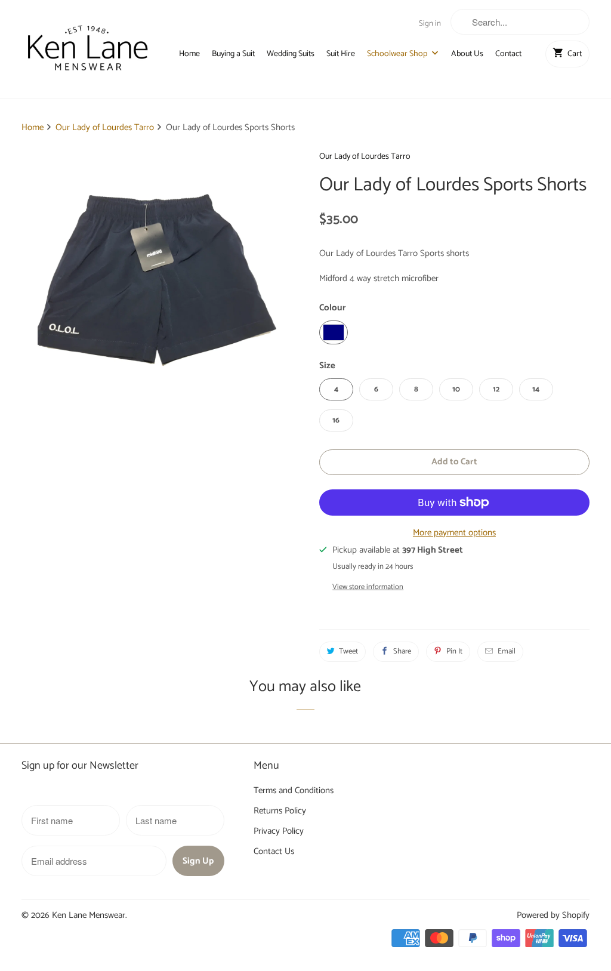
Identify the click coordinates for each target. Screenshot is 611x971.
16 (336, 420)
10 (456, 389)
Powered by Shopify (553, 915)
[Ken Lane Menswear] (88, 49)
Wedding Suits (290, 54)
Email (507, 651)
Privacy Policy (279, 831)
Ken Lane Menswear (88, 915)
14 (535, 389)
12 (496, 389)
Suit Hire (340, 54)
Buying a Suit (233, 54)
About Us (467, 54)
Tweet (348, 651)
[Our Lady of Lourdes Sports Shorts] (156, 284)
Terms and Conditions (294, 790)
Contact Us (274, 851)
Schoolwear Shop (398, 54)
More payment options (454, 532)
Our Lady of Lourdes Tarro (365, 157)
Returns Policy (280, 810)
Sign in (430, 23)
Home (189, 54)
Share (402, 651)
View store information (367, 587)
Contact (508, 54)
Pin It (454, 651)
